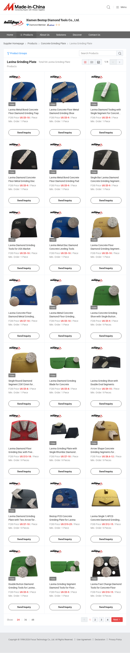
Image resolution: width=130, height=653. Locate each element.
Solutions (61, 34)
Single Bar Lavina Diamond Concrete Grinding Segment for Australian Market (105, 181)
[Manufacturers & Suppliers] (24, 7)
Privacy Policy (115, 639)
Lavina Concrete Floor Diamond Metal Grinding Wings (21, 316)
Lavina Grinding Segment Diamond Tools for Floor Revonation (62, 587)
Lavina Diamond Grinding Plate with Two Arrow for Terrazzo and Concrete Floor (23, 520)
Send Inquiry (24, 132)
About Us (44, 34)
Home (10, 34)
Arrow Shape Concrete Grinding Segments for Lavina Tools (102, 452)
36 (25, 619)
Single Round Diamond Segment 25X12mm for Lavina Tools (20, 384)
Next (115, 619)
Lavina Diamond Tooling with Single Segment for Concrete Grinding (106, 113)
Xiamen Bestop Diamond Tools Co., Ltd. (53, 20)
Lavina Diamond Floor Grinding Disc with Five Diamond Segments (20, 452)
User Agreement (84, 639)
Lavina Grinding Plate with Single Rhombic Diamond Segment (63, 452)
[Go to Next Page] (119, 61)
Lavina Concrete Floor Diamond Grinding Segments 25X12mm (106, 249)
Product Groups (18, 53)
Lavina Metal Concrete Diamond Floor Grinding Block (61, 316)
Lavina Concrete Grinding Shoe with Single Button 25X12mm (104, 316)
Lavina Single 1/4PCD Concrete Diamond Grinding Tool (105, 520)
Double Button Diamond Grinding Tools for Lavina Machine (21, 587)
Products (28, 34)
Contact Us (94, 34)
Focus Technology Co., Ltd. (42, 639)
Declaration (100, 639)
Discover (77, 34)
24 (18, 619)
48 (32, 619)
